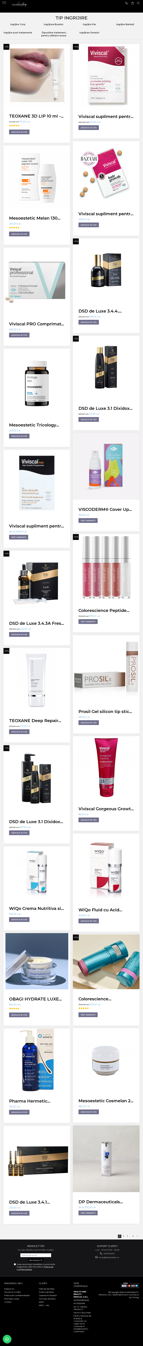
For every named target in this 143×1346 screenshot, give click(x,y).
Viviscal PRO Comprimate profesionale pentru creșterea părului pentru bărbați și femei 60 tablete (36, 324)
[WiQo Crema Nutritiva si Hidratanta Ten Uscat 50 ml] (36, 872)
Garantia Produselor (48, 1295)
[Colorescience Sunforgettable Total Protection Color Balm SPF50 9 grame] (106, 962)
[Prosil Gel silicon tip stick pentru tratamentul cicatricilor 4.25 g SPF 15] (106, 668)
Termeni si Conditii (12, 1292)
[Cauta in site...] (138, 3)
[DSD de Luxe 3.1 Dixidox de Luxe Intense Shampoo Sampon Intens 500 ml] (36, 778)
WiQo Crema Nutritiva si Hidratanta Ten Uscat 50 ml (35, 909)
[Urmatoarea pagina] (137, 1236)
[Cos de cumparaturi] (132, 3)
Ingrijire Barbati (125, 24)
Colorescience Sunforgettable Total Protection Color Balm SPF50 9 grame (101, 999)
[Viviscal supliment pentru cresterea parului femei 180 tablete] (106, 75)
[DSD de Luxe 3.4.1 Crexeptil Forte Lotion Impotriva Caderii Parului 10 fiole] (36, 1159)
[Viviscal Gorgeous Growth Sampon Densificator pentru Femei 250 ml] (106, 767)
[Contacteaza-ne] (126, 3)
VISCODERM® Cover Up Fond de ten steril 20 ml (103, 510)
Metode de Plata (46, 1289)
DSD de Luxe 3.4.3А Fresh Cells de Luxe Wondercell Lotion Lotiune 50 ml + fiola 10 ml (36, 624)
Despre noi (9, 1289)
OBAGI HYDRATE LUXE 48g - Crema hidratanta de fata (34, 999)
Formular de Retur (47, 1299)
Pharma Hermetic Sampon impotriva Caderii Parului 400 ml (37, 1101)
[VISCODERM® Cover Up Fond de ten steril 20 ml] (106, 466)
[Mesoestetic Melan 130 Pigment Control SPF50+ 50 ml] (36, 177)
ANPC (41, 1302)
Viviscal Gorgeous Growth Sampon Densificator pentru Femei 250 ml (106, 809)
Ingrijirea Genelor (89, 32)
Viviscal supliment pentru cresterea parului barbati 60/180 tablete (36, 526)
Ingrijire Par (89, 24)
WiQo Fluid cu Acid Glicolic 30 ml (98, 910)
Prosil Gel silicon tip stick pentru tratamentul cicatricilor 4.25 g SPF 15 (105, 712)
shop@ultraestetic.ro (108, 1257)
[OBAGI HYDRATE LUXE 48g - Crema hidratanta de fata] (36, 961)
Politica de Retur (46, 1292)
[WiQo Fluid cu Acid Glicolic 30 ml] (106, 866)
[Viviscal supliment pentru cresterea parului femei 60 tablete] (106, 172)
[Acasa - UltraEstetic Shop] (19, 6)
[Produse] (4, 3)
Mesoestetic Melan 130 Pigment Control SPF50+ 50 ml (35, 219)
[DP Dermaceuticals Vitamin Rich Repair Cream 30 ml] (106, 1158)
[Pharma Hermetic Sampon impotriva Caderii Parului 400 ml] (36, 1059)
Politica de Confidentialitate (17, 1295)
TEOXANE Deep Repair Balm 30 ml (33, 721)
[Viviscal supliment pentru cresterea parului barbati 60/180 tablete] (36, 483)
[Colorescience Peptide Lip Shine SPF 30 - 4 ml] (106, 567)
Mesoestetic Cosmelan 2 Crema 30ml (104, 1101)
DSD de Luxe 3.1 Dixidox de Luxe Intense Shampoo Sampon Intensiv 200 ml (104, 409)
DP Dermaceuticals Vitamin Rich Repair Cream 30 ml (99, 1202)
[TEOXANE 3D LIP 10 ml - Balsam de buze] (36, 75)
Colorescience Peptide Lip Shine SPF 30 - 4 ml (102, 611)
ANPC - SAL (44, 1305)
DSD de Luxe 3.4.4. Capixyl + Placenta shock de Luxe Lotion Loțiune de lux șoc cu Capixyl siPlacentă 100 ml (104, 311)
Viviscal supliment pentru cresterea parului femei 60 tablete (105, 214)
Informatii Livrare (11, 1299)
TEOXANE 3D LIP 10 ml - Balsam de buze (35, 116)
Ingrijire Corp (17, 24)
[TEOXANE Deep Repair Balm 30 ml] (36, 679)
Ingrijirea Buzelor (54, 24)
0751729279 (109, 1253)
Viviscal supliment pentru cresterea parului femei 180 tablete (105, 117)
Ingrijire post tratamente (18, 32)
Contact (8, 1302)
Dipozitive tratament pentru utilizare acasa (53, 34)
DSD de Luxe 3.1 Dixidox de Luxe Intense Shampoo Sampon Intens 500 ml (36, 822)
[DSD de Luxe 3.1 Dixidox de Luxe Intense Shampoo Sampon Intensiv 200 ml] (106, 367)
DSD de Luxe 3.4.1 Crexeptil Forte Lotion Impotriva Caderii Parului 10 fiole (35, 1203)
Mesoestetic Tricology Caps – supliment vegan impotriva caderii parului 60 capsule (35, 425)
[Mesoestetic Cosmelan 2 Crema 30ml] (106, 1059)
